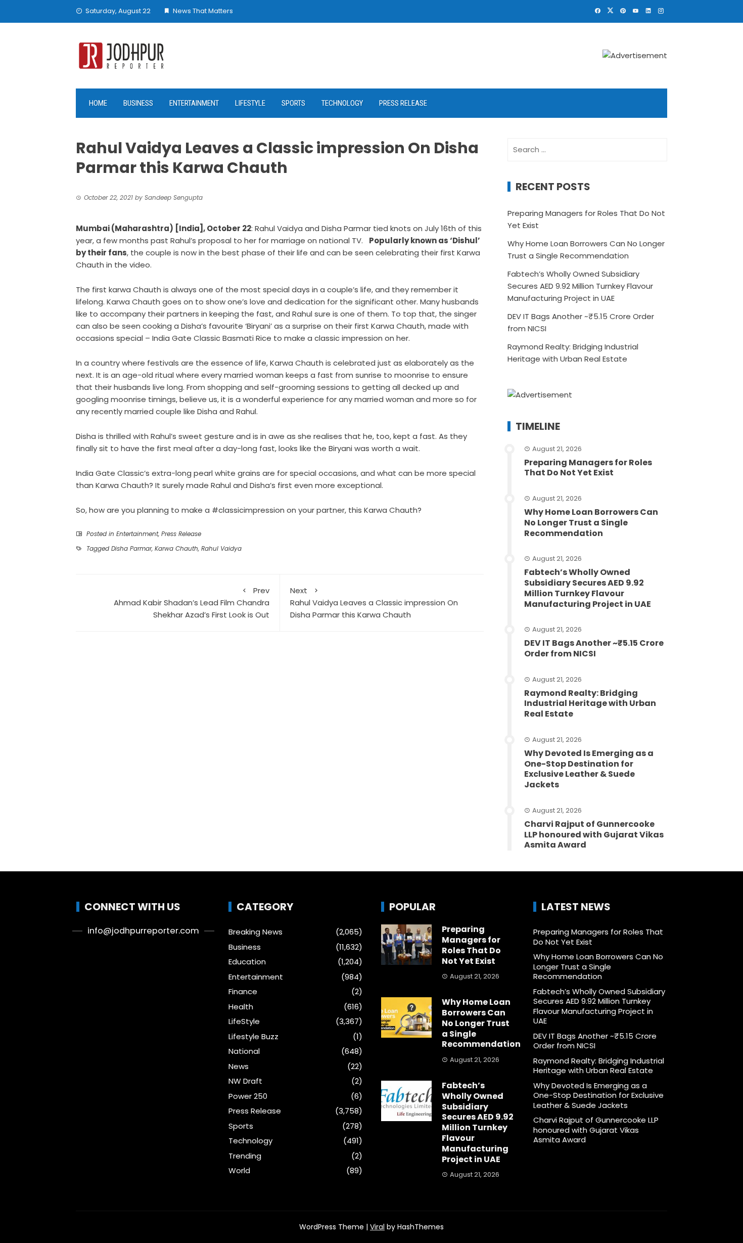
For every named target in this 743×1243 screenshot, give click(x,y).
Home (98, 103)
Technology (342, 103)
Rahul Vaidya (221, 548)
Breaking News (255, 932)
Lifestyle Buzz (253, 1037)
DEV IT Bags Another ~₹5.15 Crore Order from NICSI (594, 648)
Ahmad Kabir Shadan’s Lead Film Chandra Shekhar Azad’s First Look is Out (191, 602)
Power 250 (247, 1096)
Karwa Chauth (176, 548)
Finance (242, 992)
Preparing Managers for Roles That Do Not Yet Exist (588, 468)
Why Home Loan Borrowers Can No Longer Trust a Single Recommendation (591, 522)
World (239, 1171)
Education (247, 962)
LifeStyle (250, 103)
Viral (377, 1227)
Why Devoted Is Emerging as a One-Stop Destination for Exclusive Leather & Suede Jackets (589, 768)
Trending (244, 1156)
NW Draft (245, 1081)
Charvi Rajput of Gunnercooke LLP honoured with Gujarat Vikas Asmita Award (594, 834)
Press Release (403, 103)
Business (138, 103)
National (244, 1051)
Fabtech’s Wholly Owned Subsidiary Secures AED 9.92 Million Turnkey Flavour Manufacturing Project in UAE (580, 286)
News (238, 1066)
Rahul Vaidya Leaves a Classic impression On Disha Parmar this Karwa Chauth (374, 602)
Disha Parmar (131, 548)
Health (240, 1007)
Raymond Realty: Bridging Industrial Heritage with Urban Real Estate (590, 703)
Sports (293, 103)
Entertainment (194, 103)
